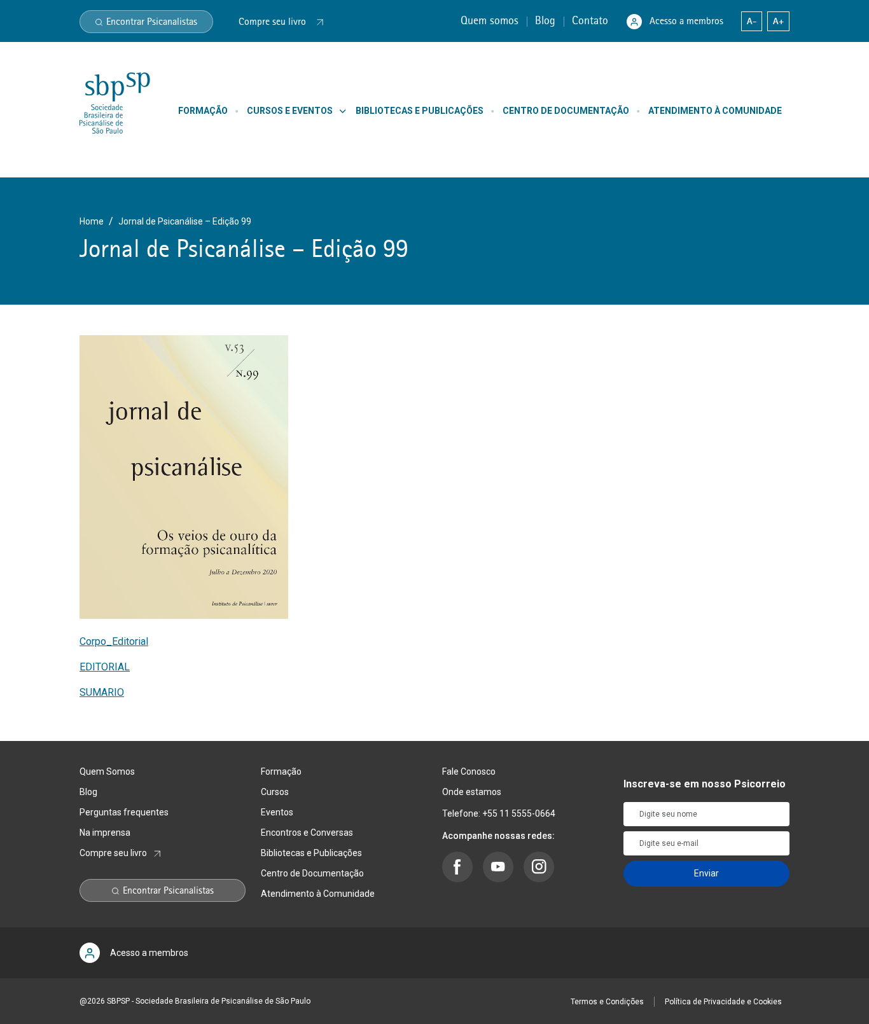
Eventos (277, 812)
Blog (547, 20)
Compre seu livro (113, 853)
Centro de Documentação (312, 873)
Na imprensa (105, 832)
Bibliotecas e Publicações (311, 853)
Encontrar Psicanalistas (151, 21)
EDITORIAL (105, 667)
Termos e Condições (607, 1001)
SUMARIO (102, 692)
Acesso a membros (686, 21)
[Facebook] (457, 867)
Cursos (275, 792)
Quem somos (491, 20)
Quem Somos (107, 771)
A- (751, 21)
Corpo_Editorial (114, 641)
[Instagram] (539, 867)
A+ (778, 21)
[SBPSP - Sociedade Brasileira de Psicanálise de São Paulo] (115, 102)
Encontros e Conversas (307, 832)
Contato (591, 20)
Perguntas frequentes (124, 812)
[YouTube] (498, 867)
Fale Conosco (469, 771)
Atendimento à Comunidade (318, 894)
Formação (281, 771)
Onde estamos (471, 792)
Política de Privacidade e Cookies (723, 1001)
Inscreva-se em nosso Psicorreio (704, 784)
